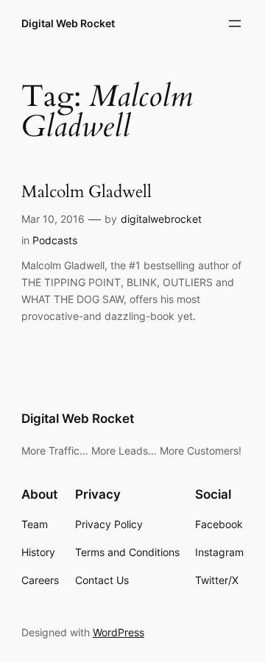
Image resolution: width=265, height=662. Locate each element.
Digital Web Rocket (68, 23)
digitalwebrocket (161, 219)
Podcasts (54, 240)
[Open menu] (235, 23)
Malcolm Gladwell (86, 192)
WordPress (118, 632)
